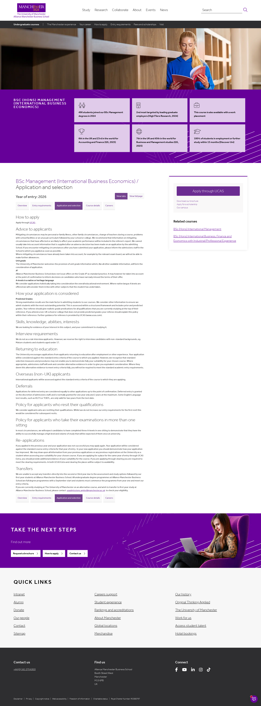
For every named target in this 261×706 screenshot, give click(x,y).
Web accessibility (59, 699)
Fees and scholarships (145, 24)
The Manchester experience (61, 24)
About (137, 10)
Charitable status (100, 699)
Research (101, 10)
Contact (19, 626)
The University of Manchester (196, 610)
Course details (93, 205)
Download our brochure (187, 201)
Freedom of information (80, 699)
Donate (19, 610)
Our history (183, 594)
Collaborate (120, 10)
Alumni (19, 602)
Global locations (105, 626)
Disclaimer (18, 699)
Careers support (105, 594)
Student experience (108, 602)
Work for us (183, 618)
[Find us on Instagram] (201, 670)
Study (86, 10)
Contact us (75, 553)
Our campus (182, 207)
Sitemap (19, 633)
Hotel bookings (186, 633)
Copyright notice (42, 699)
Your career (85, 24)
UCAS (32, 222)
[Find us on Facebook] (176, 670)
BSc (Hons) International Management (197, 229)
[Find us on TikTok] (208, 670)
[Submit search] (244, 10)
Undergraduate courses (26, 24)
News (164, 10)
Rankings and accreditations (114, 610)
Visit (161, 24)
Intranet (19, 594)
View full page (136, 196)
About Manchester (107, 618)
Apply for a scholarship (187, 204)
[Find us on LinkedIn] (193, 670)
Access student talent (190, 626)
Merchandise (103, 633)
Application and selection (69, 205)
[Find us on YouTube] (184, 670)
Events (151, 10)
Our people (21, 618)
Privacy (29, 699)
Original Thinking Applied (192, 602)
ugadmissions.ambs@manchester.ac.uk (86, 490)
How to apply (100, 24)
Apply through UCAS (208, 191)
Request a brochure (23, 553)
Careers (109, 205)
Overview (22, 205)
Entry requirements (120, 24)
